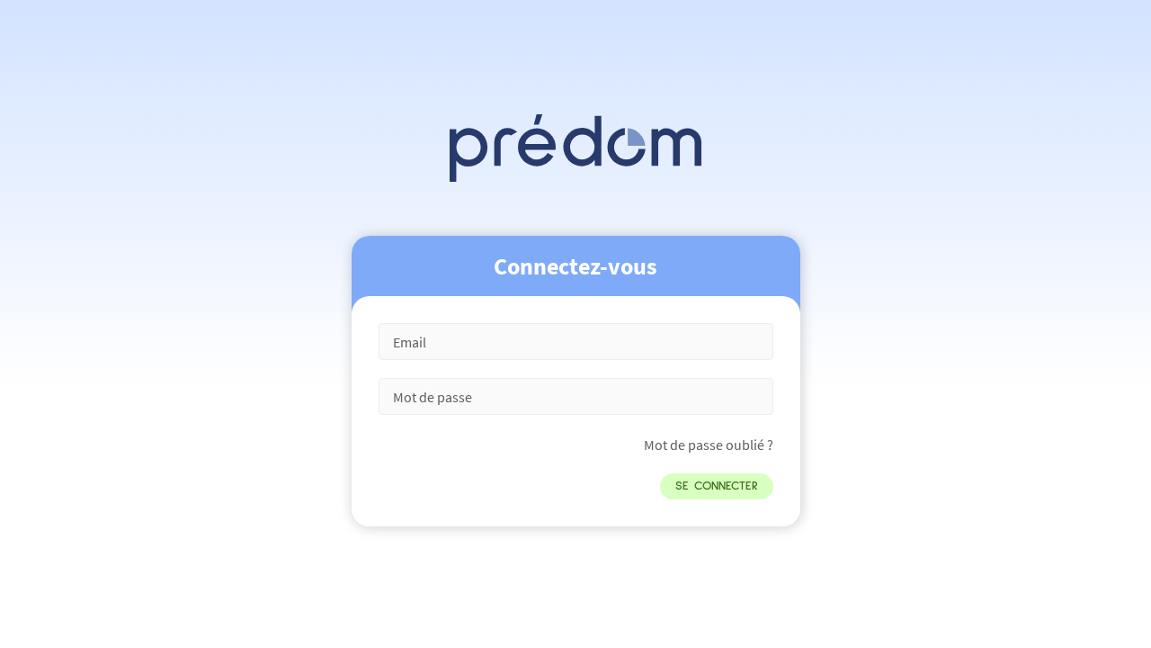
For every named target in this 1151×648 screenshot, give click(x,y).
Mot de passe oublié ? (708, 445)
